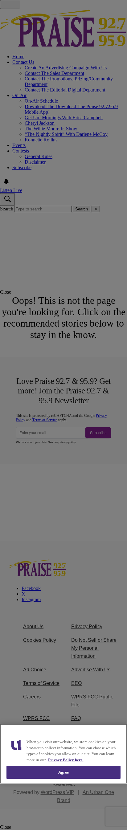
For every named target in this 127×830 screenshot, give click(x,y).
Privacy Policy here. (66, 760)
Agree (63, 772)
